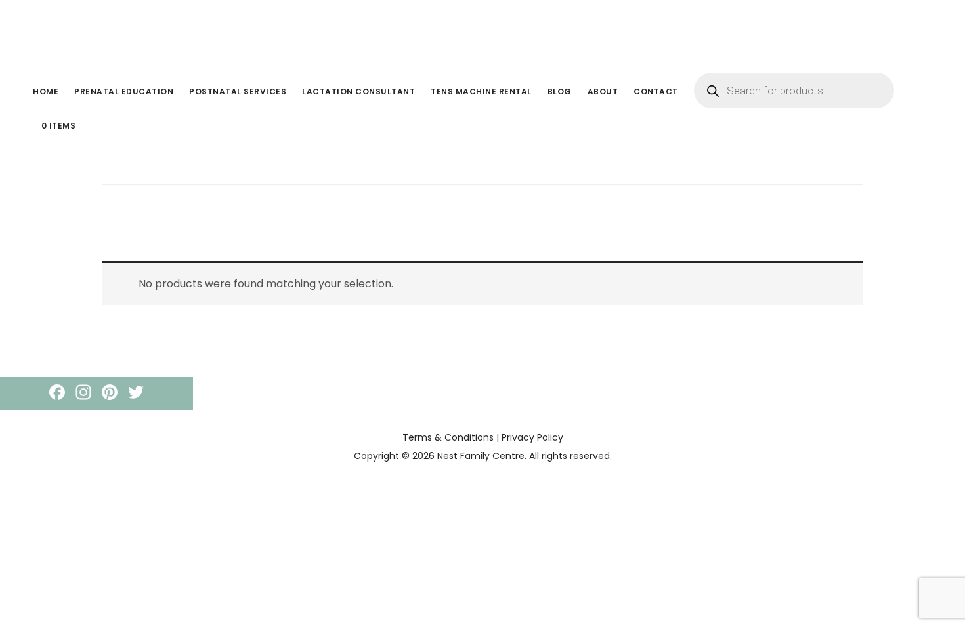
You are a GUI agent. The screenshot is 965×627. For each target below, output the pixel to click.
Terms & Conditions (448, 437)
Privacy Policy (532, 437)
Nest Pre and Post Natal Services (124, 29)
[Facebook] (57, 394)
